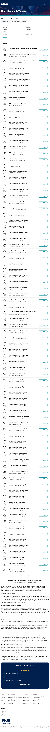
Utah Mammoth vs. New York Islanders (18, 275)
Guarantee (3, 711)
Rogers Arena (12, 295)
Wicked (34, 700)
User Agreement (33, 726)
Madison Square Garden (14, 86)
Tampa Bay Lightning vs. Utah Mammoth (19, 459)
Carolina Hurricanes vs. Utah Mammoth (18, 478)
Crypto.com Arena (13, 56)
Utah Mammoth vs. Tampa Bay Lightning (19, 140)
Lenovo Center (12, 479)
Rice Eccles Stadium (13, 314)
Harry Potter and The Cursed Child (40, 702)
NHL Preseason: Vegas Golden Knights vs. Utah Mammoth (23, 61)
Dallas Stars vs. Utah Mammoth (16, 226)
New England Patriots (12, 696)
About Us (3, 709)
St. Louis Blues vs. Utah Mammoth (17, 441)
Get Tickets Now (25, 685)
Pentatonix (25, 704)
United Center (12, 264)
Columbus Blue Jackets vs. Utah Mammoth (19, 79)
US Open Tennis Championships (15, 697)
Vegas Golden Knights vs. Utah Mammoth (19, 171)
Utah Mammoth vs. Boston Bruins (17, 367)
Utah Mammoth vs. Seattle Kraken (17, 435)
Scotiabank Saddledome (14, 405)
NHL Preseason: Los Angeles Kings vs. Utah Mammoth (22, 54)
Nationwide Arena (13, 80)
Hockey (9, 8)
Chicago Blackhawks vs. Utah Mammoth (19, 263)
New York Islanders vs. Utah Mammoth (18, 422)
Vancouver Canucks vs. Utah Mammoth (18, 293)
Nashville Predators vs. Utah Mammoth (18, 220)
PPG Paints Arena (12, 154)
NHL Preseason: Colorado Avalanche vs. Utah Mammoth (23, 48)
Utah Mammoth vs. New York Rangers (18, 484)
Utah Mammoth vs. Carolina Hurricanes (18, 281)
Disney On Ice (36, 703)
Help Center (3, 712)
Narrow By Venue (15, 21)
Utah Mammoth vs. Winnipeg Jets (17, 238)
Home (2, 8)
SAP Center (11, 363)
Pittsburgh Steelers (12, 699)
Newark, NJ (28, 27)
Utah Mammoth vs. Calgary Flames (17, 410)
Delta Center (11, 68)
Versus (23, 21)
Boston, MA (5, 27)
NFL (2, 699)
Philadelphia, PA (29, 29)
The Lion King (36, 699)
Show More (25, 575)
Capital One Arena (13, 418)
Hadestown (35, 704)
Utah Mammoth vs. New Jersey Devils (18, 306)
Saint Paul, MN (29, 34)
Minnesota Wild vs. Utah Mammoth (17, 214)
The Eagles (25, 694)
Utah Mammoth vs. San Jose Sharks (18, 183)
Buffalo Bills (10, 703)
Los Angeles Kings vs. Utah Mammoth (18, 250)
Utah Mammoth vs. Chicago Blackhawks (19, 73)
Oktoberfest (26, 697)
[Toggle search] (41, 4)
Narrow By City (5, 21)
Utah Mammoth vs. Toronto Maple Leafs (19, 110)
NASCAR (3, 703)
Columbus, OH (5, 34)
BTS (24, 696)
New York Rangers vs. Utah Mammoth (18, 85)
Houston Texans (11, 700)
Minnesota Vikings (12, 704)
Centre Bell (11, 166)
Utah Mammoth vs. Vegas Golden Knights (19, 545)
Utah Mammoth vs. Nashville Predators (18, 392)
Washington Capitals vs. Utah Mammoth (19, 416)
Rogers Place (12, 117)
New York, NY (28, 25)
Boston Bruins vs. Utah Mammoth (17, 97)
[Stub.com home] (6, 720)
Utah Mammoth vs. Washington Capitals (19, 386)
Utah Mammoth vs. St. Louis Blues (17, 177)
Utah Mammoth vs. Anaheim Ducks (17, 201)
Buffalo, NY (5, 29)
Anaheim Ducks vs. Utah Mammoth (17, 502)
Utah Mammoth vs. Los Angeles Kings (18, 355)
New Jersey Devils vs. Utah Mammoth (18, 91)
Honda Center (12, 503)
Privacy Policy (39, 726)
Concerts (3, 697)
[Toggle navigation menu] (47, 4)
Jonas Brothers (26, 702)
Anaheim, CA (5, 25)
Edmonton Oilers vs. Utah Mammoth (18, 116)
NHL (12, 8)
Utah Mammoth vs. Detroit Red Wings (18, 349)
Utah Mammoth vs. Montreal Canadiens (18, 232)
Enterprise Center (13, 442)
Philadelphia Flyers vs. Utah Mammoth (18, 159)
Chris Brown (26, 700)
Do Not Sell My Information (6, 715)
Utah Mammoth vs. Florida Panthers (18, 453)
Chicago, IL (5, 32)
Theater (3, 696)
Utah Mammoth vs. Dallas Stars (16, 496)
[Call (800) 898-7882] (44, 4)
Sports (5, 8)
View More (5, 37)
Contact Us (3, 714)
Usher (24, 699)
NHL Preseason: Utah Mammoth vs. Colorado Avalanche (23, 67)
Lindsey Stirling (26, 703)
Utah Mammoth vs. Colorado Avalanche (18, 195)
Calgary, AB (5, 31)
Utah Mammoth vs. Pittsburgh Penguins (18, 128)
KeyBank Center (12, 105)
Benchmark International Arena (15, 461)
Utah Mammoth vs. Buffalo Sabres (17, 379)
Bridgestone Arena (13, 221)
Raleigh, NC (28, 32)
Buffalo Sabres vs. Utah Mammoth (17, 103)
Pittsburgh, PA (28, 31)
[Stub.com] (4, 4)
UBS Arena (11, 424)
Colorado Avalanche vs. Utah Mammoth (18, 269)
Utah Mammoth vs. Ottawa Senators (18, 324)
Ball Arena (11, 50)
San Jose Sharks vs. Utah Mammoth (18, 361)
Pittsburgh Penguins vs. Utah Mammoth (18, 152)
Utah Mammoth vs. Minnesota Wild (17, 146)
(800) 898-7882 (7, 723)
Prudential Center (12, 93)
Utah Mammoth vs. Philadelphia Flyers (18, 490)
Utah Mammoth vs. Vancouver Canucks (18, 189)
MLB (2, 702)
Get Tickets (43, 49)
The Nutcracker (36, 697)
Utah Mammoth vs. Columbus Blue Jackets (19, 428)
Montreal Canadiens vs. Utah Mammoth (18, 165)
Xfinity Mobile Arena (13, 160)
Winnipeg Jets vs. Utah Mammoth (17, 208)
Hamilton (35, 694)
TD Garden (11, 99)
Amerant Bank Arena (13, 467)
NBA (2, 704)
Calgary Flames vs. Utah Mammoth (17, 404)
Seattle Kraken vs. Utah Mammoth (17, 134)
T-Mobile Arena (12, 62)
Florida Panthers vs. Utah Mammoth (18, 465)
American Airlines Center (14, 227)
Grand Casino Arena (13, 215)
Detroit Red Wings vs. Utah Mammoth (18, 330)
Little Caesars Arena (13, 332)
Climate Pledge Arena (13, 135)
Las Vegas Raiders (12, 702)
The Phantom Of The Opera (39, 696)
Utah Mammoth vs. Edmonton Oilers (18, 122)
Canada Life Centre (13, 209)
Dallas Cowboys (11, 694)
